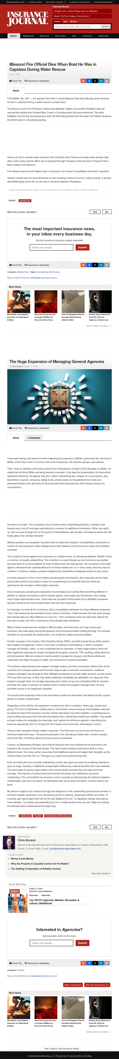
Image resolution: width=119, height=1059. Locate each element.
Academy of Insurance (79, 2)
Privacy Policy (60, 1056)
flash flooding (54, 272)
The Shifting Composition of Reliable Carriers (36, 868)
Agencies (25, 815)
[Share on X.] (95, 81)
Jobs (74, 35)
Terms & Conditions (75, 1056)
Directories (60, 35)
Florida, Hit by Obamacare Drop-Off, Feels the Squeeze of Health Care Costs (99, 318)
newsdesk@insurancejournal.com (43, 277)
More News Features (97, 326)
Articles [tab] (57, 21)
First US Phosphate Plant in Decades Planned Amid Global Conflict (73, 317)
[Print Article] (107, 81)
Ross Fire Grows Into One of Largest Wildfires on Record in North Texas (45, 317)
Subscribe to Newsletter (38, 80)
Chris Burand (17, 366)
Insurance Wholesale (58, 815)
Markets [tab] (73, 21)
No (107, 212)
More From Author (100, 873)
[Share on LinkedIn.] (101, 81)
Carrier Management (103, 2)
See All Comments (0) (97, 984)
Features (87, 35)
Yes (95, 212)
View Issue (33, 895)
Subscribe (104, 35)
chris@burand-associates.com (65, 848)
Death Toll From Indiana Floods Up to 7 (72, 16)
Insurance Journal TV (56, 2)
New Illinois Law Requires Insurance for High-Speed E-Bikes (17, 317)
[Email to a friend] (83, 81)
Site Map (87, 1056)
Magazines (28, 35)
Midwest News (23, 272)
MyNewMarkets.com (15, 2)
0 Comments (34, 437)
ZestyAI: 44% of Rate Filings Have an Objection (76, 11)
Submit (82, 247)
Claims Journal (35, 2)
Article (16, 90)
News (13, 35)
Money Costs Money (22, 858)
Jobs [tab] (65, 21)
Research (44, 35)
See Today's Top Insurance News (61, 1048)
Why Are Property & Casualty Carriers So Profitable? (40, 863)
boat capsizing (42, 272)
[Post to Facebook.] (89, 81)
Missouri (25, 200)
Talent (38, 815)
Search (105, 26)
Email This (16, 80)
